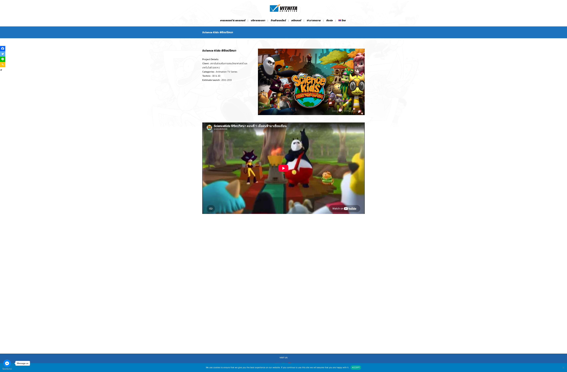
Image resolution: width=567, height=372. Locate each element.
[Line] (2, 59)
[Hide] (1, 70)
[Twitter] (2, 54)
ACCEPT (356, 367)
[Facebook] (2, 48)
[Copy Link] (2, 64)
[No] (563, 367)
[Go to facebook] (7, 363)
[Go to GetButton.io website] (7, 369)
